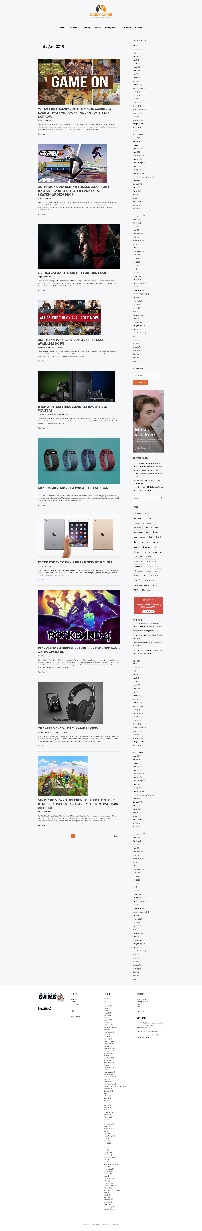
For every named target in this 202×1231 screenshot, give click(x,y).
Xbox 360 (58, 414)
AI (133, 52)
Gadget (135, 144)
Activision (137, 518)
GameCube (136, 159)
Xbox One (51, 347)
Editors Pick (136, 113)
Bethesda (137, 527)
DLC (150, 537)
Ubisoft (137, 580)
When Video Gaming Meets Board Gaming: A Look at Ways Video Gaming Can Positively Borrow (74, 113)
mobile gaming (137, 215)
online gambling (152, 561)
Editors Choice (137, 109)
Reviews (135, 276)
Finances (135, 130)
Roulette (136, 279)
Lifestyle (135, 194)
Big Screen (136, 70)
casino (157, 527)
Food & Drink (137, 134)
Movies (135, 219)
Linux (134, 198)
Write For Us (75, 1004)
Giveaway (146, 546)
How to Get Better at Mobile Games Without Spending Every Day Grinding (148, 488)
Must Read (136, 222)
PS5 (134, 269)
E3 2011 (135, 106)
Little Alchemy (137, 201)
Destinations (137, 95)
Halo (155, 547)
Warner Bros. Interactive (141, 585)
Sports (135, 307)
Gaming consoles (138, 173)
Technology (136, 315)
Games (135, 166)
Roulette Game (138, 283)
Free (148, 542)
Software (136, 304)
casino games (138, 532)
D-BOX (135, 91)
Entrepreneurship (138, 123)
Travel (135, 318)
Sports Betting (153, 575)
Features (41, 414)
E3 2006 (135, 102)
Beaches (135, 63)
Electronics (50, 732)
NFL (134, 237)
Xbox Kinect (146, 589)
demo (148, 532)
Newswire (136, 233)
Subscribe (140, 382)
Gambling (136, 148)
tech (134, 311)
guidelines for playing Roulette (143, 176)
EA (135, 542)
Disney (155, 532)
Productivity (137, 251)
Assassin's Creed (139, 523)
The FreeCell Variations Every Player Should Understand (149, 1036)
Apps (134, 59)
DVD (134, 98)
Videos (135, 329)
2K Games (137, 513)
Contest (40, 491)
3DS (39, 811)
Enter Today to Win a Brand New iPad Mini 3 (75, 562)
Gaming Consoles (142, 1001)
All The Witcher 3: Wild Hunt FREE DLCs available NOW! (71, 341)
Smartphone (137, 290)
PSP (134, 272)
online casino (139, 561)
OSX (134, 244)
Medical (135, 208)
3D (145, 513)
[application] (117, 27)
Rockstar (149, 571)
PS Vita (135, 254)
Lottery (135, 205)
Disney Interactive (139, 537)
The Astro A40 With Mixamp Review (68, 728)
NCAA (134, 230)
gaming (135, 169)
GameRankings (138, 162)
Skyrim (144, 575)
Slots (134, 286)
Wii (134, 336)
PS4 (39, 347)
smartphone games (139, 293)
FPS (141, 542)
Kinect (136, 552)
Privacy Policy (75, 1016)
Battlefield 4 (150, 523)
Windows (44, 347)
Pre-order (150, 566)
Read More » (42, 134)
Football (135, 137)
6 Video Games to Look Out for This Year (72, 273)
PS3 (46, 414)
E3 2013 (158, 537)
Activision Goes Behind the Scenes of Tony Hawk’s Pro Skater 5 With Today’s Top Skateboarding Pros (74, 191)
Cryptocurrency (138, 88)
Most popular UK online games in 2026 (145, 470)
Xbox (134, 354)
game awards (137, 155)
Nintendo (149, 556)
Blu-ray (135, 77)
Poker (134, 247)
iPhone (135, 191)
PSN (158, 566)
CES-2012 (136, 81)
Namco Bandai (138, 556)
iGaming (135, 183)
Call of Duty (148, 527)
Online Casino (137, 240)
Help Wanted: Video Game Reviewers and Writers (72, 408)
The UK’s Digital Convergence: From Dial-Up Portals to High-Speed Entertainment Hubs (147, 465)
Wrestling (136, 350)
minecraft (146, 552)
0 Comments (46, 120)
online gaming (138, 566)
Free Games (137, 141)
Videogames (137, 325)
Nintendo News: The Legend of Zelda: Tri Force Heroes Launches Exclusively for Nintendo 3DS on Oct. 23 (78, 804)
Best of (135, 66)
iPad (134, 187)
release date (138, 571)
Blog (39, 120)
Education (136, 116)
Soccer (135, 297)
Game (135, 152)
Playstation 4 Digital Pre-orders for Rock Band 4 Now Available (79, 650)
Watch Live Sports (139, 332)
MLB (134, 212)
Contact (73, 1001)
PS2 (134, 258)
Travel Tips (136, 322)
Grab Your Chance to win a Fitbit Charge (73, 487)
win (154, 585)
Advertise (74, 999)
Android (135, 56)
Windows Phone (138, 347)
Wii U (53, 414)
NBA (134, 226)
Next (117, 836)
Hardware (136, 180)
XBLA (136, 590)
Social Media (137, 300)
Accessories (42, 732)
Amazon (148, 518)
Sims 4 (136, 575)
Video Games (149, 580)
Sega (156, 571)
